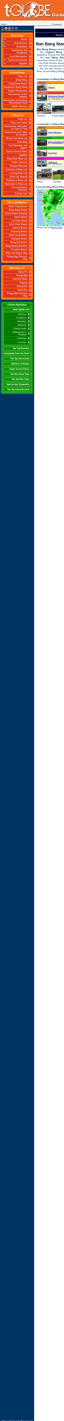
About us (22, 314)
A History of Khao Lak (16, 169)
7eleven (51, 87)
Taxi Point (52, 153)
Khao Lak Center (19, 123)
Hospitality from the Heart (16, 353)
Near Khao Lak (17, 268)
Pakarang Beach (19, 231)
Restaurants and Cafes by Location (16, 133)
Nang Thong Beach (17, 206)
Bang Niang (17, 35)
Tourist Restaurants (17, 60)
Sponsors (21, 325)
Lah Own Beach (19, 220)
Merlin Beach (20, 217)
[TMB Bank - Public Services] (42, 163)
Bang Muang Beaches (16, 246)
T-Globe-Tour (21, 193)
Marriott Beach (20, 228)
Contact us (21, 318)
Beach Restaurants (17, 91)
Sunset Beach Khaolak (16, 213)
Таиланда (21, 338)
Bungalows (22, 46)
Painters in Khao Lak (17, 180)
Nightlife (23, 63)
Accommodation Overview (19, 188)
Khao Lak (22, 76)
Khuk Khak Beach (18, 224)
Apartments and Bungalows (19, 51)
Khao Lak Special (18, 177)
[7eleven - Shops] (42, 88)
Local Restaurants (18, 56)
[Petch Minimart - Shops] (42, 133)
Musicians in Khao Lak (16, 184)
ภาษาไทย (22, 342)
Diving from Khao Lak (16, 138)
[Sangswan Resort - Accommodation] (42, 98)
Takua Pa (22, 272)
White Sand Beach (18, 235)
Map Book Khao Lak (17, 159)
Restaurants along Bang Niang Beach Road (15, 101)
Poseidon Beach (19, 249)
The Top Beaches (21, 348)
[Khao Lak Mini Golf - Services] (42, 143)
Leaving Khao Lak (18, 173)
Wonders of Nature (20, 364)
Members (22, 321)
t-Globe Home (19, 328)
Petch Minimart (55, 132)
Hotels (24, 39)
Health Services (19, 106)
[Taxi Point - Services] (42, 153)
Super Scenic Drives (19, 369)
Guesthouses (20, 43)
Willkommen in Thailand (19, 333)
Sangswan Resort (56, 96)
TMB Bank (52, 162)
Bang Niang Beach (18, 83)
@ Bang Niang (17, 72)
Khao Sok (22, 290)
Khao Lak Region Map (16, 253)
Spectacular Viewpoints (17, 384)
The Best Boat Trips (19, 374)
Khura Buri (22, 286)
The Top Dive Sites (20, 379)
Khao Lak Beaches (17, 202)
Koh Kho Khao (20, 279)
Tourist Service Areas (16, 151)
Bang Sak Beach (19, 242)
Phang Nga (21, 275)
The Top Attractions (19, 358)
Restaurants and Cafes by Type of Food (16, 127)
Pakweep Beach (19, 239)
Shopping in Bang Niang (15, 87)
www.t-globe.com (21, 309)
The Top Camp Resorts (18, 389)
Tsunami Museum (18, 166)
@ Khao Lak (17, 115)
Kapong (23, 282)
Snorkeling (22, 142)
